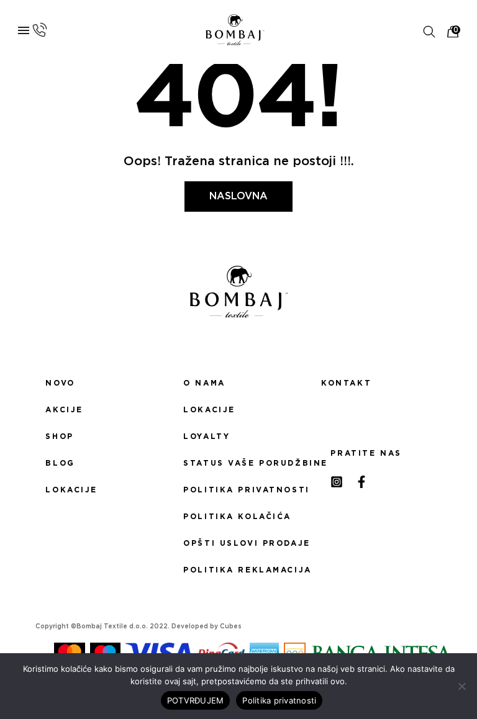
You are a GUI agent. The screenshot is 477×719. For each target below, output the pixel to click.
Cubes (231, 626)
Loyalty (206, 436)
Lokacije (71, 490)
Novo (60, 383)
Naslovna (238, 196)
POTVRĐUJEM (195, 700)
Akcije (64, 410)
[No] (461, 686)
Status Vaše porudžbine (238, 463)
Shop (59, 436)
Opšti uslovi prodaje (238, 543)
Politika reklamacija (238, 570)
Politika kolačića (237, 516)
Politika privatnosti (238, 490)
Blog (60, 463)
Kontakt (346, 383)
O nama (204, 383)
